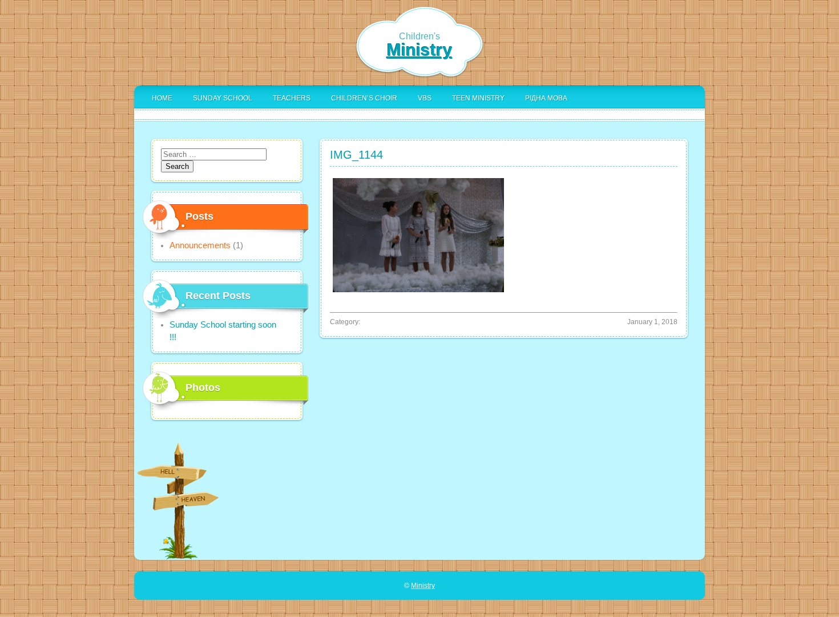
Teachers (291, 98)
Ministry (420, 50)
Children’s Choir (364, 98)
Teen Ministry (478, 98)
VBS (424, 98)
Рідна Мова (546, 98)
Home (162, 98)
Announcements (200, 245)
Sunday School (222, 98)
